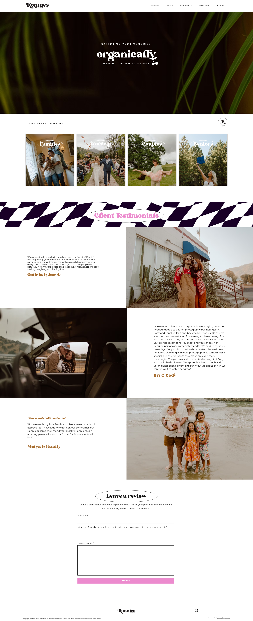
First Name (83, 516)
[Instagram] (196, 610)
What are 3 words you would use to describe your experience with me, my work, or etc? (122, 527)
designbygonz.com (224, 618)
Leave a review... (85, 543)
